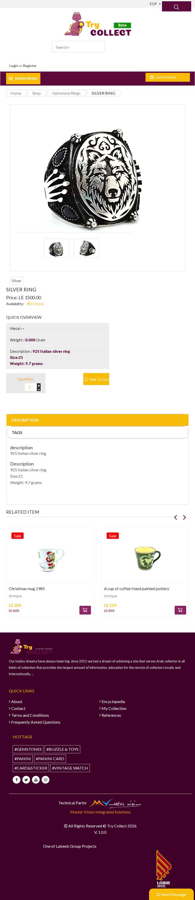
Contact (18, 708)
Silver (16, 280)
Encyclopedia (113, 701)
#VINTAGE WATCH (70, 767)
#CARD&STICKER (30, 767)
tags (17, 432)
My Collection (114, 708)
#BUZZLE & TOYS (62, 749)
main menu (26, 78)
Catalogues (165, 77)
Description (25, 420)
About (16, 701)
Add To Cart (99, 379)
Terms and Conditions (30, 715)
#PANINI (22, 758)
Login (13, 65)
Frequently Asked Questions (35, 722)
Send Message (173, 894)
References (111, 715)
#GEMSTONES (28, 749)
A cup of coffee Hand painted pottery (136, 588)
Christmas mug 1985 (27, 588)
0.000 (30, 340)
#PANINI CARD (50, 758)
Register (30, 65)
